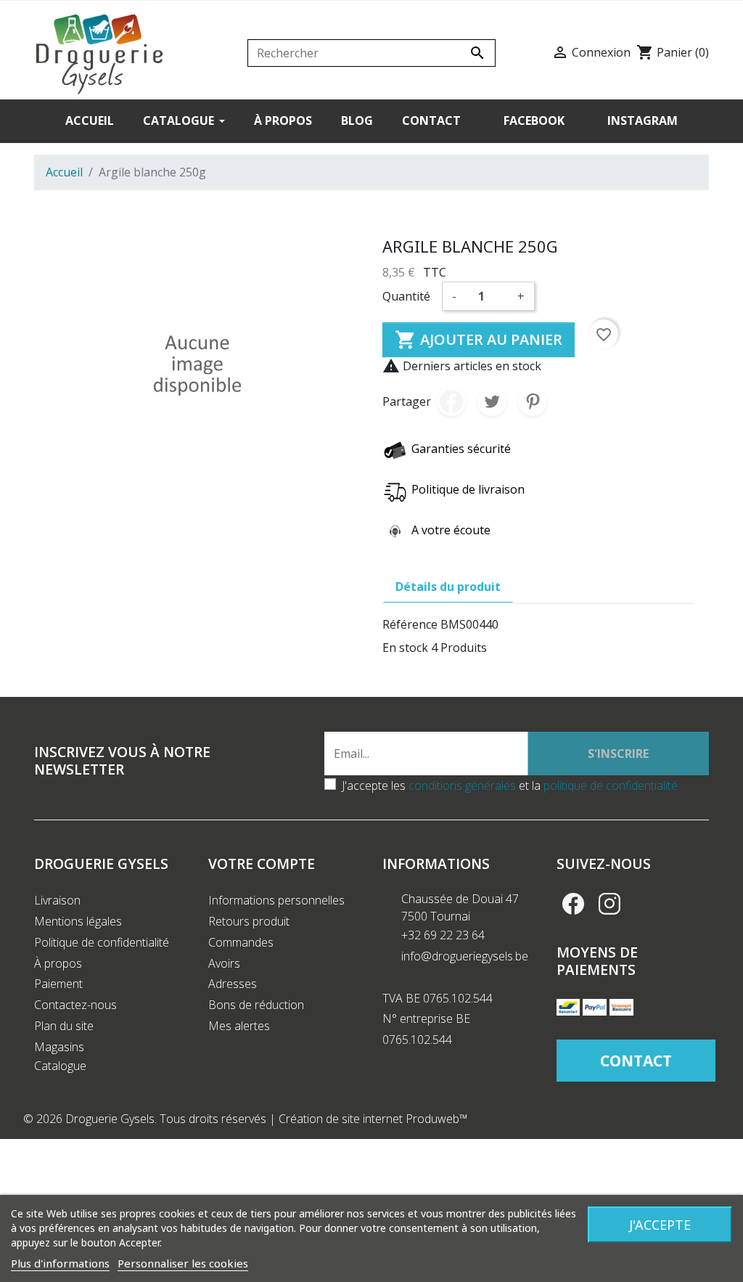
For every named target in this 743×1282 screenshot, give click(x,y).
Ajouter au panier (478, 340)
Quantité (406, 296)
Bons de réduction (256, 1005)
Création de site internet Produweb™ (373, 1119)
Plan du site (64, 1026)
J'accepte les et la (510, 785)
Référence (410, 624)
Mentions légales (78, 921)
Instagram (609, 904)
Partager (451, 401)
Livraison (57, 900)
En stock (405, 648)
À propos (58, 963)
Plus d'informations (60, 1263)
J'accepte (660, 1224)
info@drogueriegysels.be (464, 956)
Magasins (59, 1047)
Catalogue (60, 1066)
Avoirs (224, 963)
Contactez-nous (75, 1005)
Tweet (491, 401)
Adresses (232, 984)
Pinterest (532, 401)
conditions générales (462, 785)
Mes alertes (239, 1026)
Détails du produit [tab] (448, 587)
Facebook (573, 904)
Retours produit (249, 921)
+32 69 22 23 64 (443, 935)
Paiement (58, 984)
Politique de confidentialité (101, 942)
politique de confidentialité (610, 785)
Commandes (241, 942)
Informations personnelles (276, 900)
